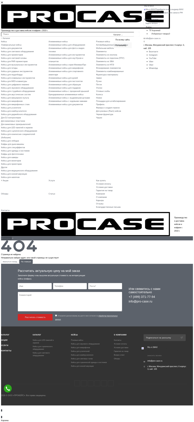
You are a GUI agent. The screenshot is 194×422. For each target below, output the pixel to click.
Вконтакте (153, 51)
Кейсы (74, 335)
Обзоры (117, 359)
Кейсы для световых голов (82, 359)
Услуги (4, 345)
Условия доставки (121, 348)
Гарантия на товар (121, 351)
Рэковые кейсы (77, 340)
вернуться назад (10, 262)
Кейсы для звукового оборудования (85, 344)
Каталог (5, 335)
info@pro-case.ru (153, 38)
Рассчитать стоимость (35, 317)
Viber (151, 61)
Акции (4, 340)
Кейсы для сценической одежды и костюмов (89, 362)
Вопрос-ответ (119, 355)
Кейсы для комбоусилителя (82, 355)
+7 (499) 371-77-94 (163, 13)
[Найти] (136, 34)
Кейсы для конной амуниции (82, 366)
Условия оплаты (120, 344)
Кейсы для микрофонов (80, 348)
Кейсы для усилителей (80, 351)
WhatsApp (153, 68)
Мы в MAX (149, 6)
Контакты (6, 351)
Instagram (153, 55)
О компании (120, 335)
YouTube (152, 58)
